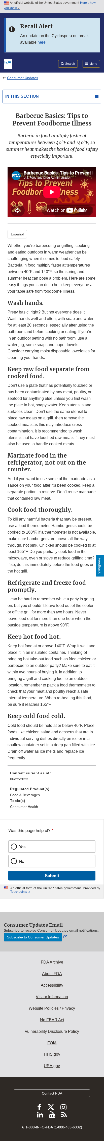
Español (17, 234)
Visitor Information (52, 997)
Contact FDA (52, 1093)
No (21, 861)
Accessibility (52, 985)
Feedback (100, 565)
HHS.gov (52, 1054)
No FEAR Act (52, 1020)
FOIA (52, 1043)
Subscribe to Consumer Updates (33, 937)
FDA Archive (52, 962)
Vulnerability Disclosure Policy (52, 1031)
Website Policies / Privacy (52, 1008)
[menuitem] (52, 778)
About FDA (52, 974)
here (42, 42)
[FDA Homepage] (8, 63)
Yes (22, 847)
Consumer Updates (22, 78)
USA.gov (52, 1066)
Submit (52, 875)
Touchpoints (18, 892)
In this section (22, 96)
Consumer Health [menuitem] (24, 807)
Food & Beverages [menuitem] (25, 795)
